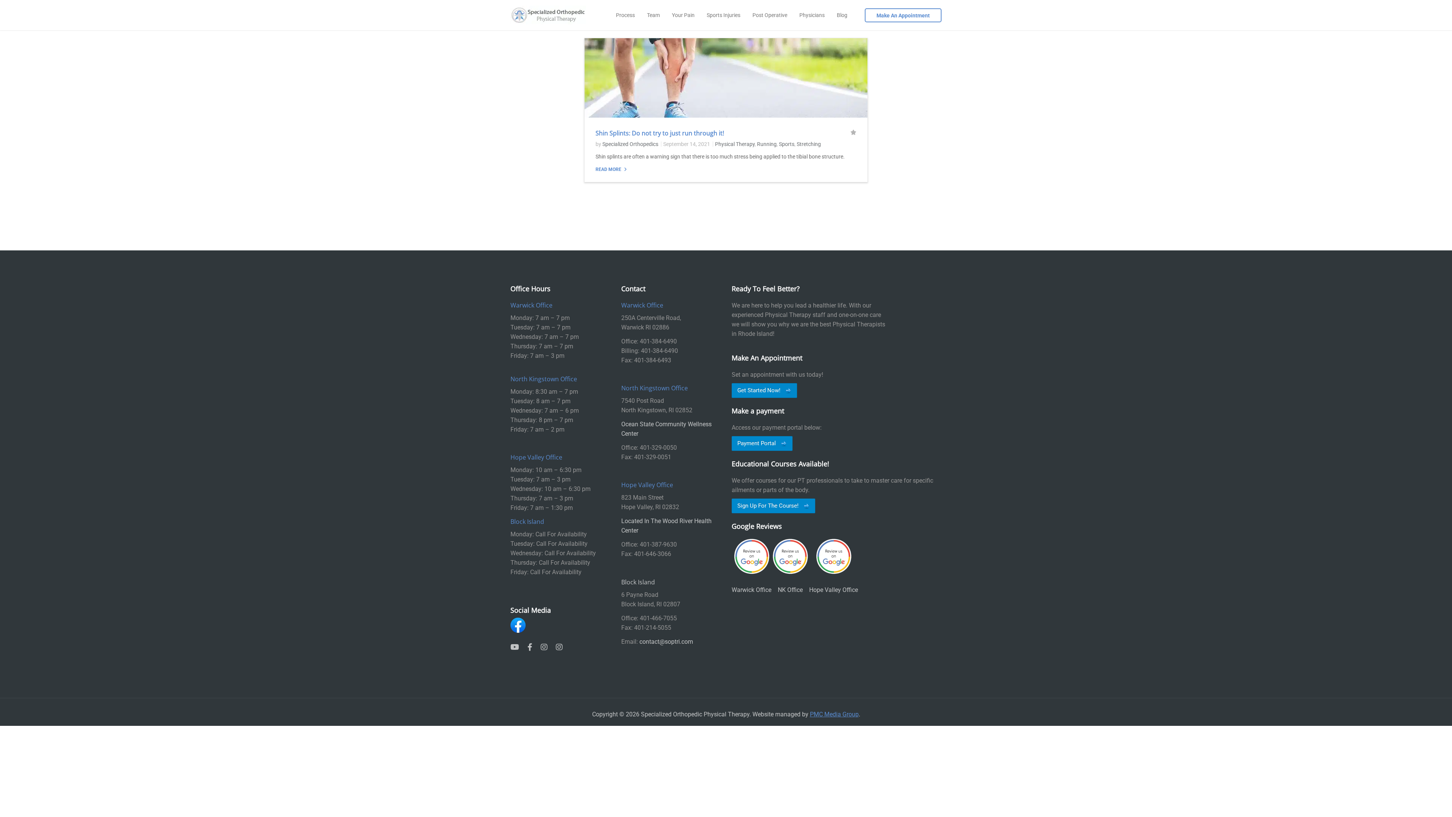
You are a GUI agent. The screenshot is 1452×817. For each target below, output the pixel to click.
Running (767, 144)
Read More (609, 169)
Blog (842, 15)
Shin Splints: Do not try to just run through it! (660, 133)
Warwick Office (751, 589)
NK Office (790, 589)
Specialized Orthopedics (630, 144)
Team (653, 15)
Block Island (638, 582)
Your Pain (683, 15)
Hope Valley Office (833, 589)
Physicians (812, 15)
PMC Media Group (834, 714)
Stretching (809, 144)
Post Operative (769, 15)
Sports (786, 144)
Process (625, 15)
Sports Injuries (723, 15)
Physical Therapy (735, 144)
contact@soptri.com (666, 641)
